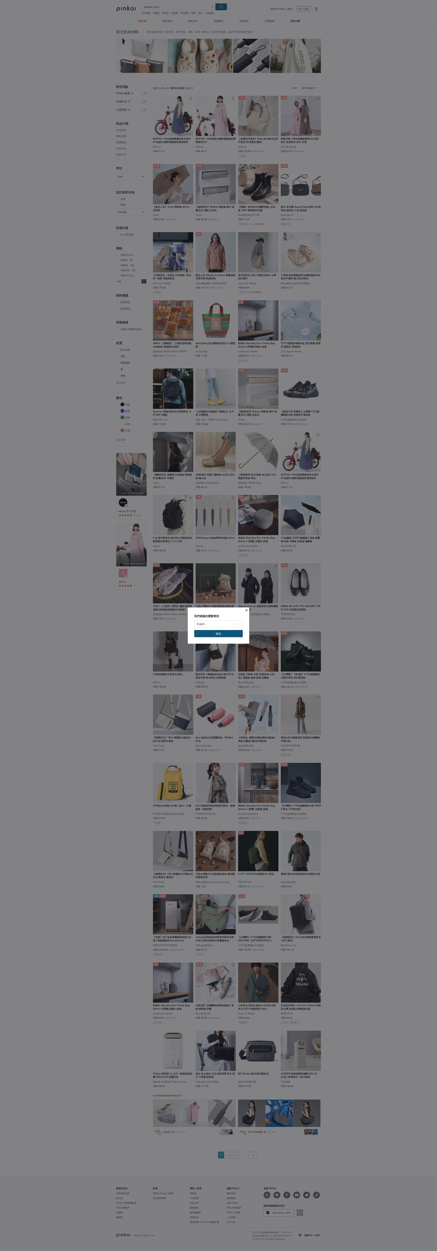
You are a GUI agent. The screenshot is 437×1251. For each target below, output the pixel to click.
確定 (218, 633)
